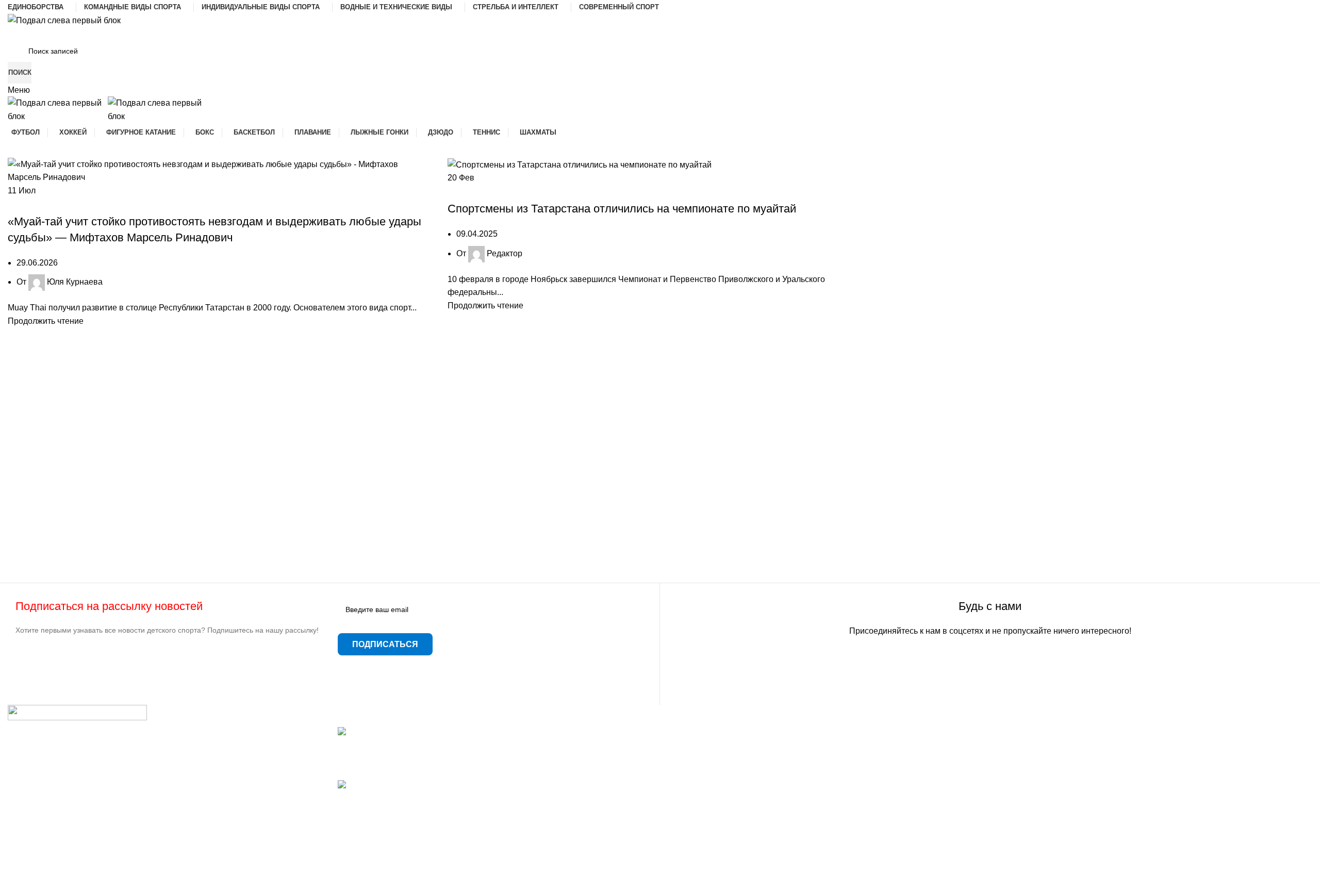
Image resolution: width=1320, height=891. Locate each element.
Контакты (685, 770)
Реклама (684, 809)
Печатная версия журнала (136, 203)
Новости (502, 190)
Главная (684, 732)
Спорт (198, 203)
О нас (678, 790)
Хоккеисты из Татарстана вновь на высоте (419, 744)
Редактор (504, 253)
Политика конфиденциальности (728, 828)
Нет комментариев (417, 766)
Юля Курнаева (75, 281)
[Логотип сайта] (64, 19)
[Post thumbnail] (423, 732)
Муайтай (69, 203)
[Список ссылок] (165, 792)
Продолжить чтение (46, 321)
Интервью (31, 203)
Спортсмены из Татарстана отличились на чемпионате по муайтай (622, 208)
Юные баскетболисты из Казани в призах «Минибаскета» (447, 797)
